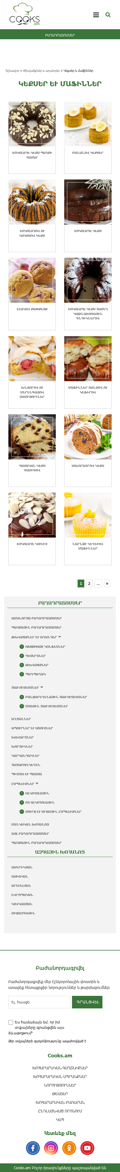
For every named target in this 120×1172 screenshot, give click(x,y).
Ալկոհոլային (37, 793)
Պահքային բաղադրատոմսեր (36, 627)
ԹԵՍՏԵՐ (60, 1093)
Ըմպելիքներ (22, 784)
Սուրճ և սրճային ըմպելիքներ (53, 811)
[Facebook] (33, 1148)
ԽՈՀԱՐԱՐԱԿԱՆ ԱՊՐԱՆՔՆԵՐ (60, 1076)
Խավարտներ (22, 737)
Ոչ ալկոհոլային (40, 802)
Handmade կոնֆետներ (45, 646)
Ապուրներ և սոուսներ (32, 728)
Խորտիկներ (22, 746)
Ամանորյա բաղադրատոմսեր (36, 618)
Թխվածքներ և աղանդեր (41, 70)
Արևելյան (21, 885)
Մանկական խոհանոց (30, 824)
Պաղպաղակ (35, 674)
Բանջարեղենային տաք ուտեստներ (56, 697)
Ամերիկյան (22, 867)
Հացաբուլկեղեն (25, 765)
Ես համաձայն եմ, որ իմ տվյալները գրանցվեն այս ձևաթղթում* (36, 1027)
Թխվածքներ (37, 665)
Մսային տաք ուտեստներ (46, 706)
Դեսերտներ (35, 656)
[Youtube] (87, 1148)
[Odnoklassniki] (69, 1148)
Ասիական (19, 876)
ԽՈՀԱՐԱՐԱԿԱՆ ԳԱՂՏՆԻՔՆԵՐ (60, 1067)
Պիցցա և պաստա (26, 774)
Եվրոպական (22, 895)
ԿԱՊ (60, 1119)
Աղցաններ (21, 719)
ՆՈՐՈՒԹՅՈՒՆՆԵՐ (60, 1085)
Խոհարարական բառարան (60, 1102)
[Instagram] (51, 1148)
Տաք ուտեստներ (25, 687)
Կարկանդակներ (25, 755)
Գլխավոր (12, 70)
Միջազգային (23, 913)
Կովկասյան (22, 904)
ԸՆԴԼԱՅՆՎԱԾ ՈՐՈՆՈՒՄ (60, 1111)
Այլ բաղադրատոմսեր (30, 833)
